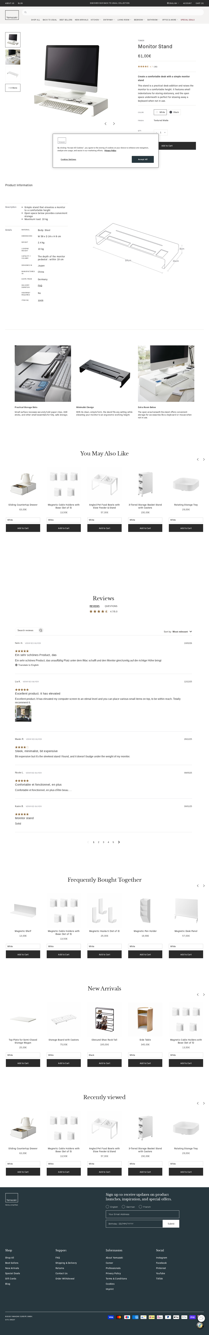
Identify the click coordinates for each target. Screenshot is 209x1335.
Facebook (161, 1262)
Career (109, 1262)
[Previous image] (105, 123)
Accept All (143, 159)
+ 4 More (12, 87)
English (173, 3)
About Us (9, 3)
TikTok (159, 1278)
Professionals (113, 1268)
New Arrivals (12, 1268)
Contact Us (61, 1273)
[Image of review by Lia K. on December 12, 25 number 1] (23, 713)
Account (187, 3)
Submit (171, 1224)
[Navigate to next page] (119, 842)
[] (200, 3)
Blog (20, 3)
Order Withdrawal (65, 1278)
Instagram (161, 1257)
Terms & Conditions (116, 1278)
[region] (106, 151)
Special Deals (12, 1273)
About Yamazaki (114, 1257)
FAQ (58, 1257)
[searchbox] (26, 630)
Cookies (110, 1283)
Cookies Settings (68, 159)
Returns (60, 1268)
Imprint (110, 1288)
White (162, 112)
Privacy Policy (113, 1273)
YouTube (160, 1273)
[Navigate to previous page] (88, 842)
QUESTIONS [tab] (111, 606)
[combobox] (178, 631)
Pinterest (161, 1268)
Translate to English (28, 665)
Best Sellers (11, 1262)
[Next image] (114, 123)
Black (176, 112)
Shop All (9, 1257)
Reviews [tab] (95, 606)
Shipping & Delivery (66, 1262)
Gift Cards (10, 1278)
